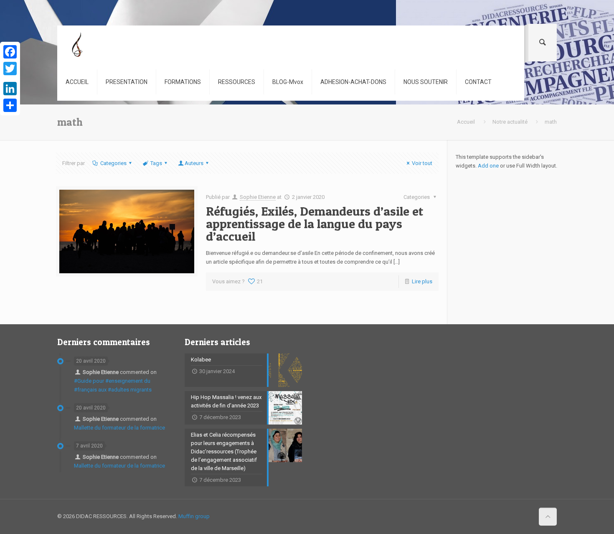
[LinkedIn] (10, 88)
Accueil (466, 122)
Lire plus (422, 281)
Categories (113, 163)
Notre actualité (510, 122)
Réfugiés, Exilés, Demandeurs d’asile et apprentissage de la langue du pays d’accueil (314, 223)
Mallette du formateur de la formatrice (119, 428)
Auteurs (194, 163)
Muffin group (194, 516)
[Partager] (10, 105)
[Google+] (10, 78)
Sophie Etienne (258, 197)
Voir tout (422, 163)
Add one (488, 166)
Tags (156, 163)
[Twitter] (10, 68)
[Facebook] (10, 51)
